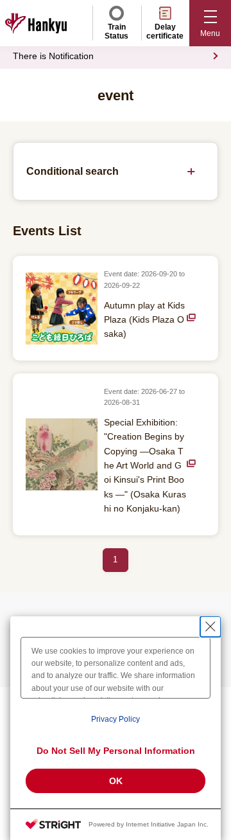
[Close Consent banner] (210, 626)
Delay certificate (165, 31)
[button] (210, 23)
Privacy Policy (115, 719)
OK (116, 781)
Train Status (116, 31)
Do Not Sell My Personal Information (116, 751)
